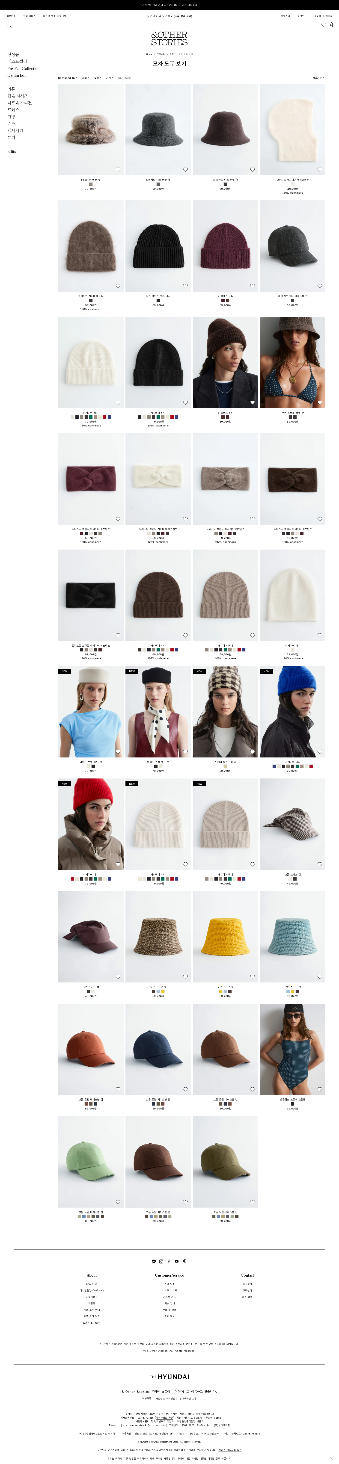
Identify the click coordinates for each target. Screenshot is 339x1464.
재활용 (91, 1303)
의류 (11, 89)
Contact (247, 1275)
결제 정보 (169, 1316)
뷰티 (11, 137)
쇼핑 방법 (169, 1284)
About (92, 1275)
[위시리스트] (324, 25)
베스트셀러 (17, 61)
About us (91, 1284)
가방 (11, 116)
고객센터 (247, 1290)
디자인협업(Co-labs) (92, 1290)
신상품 (13, 54)
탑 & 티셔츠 (17, 96)
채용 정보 (247, 1297)
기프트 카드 (169, 1297)
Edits (11, 151)
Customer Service (169, 1275)
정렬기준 (317, 78)
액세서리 (15, 130)
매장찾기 (247, 1284)
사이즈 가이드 (169, 1290)
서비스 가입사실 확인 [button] (230, 1450)
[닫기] (331, 5)
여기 (210, 1458)
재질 (84, 78)
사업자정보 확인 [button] (164, 1418)
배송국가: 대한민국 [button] (322, 16)
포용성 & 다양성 (92, 1323)
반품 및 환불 (169, 1310)
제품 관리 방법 (92, 1316)
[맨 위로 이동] (330, 1446)
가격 (108, 78)
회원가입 (285, 16)
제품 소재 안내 (92, 1310)
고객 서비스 (29, 16)
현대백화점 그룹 (188, 1398)
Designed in (66, 78)
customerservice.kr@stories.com (143, 1425)
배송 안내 (169, 1303)
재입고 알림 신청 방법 (55, 16)
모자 (172, 54)
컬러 (96, 78)
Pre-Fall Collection (23, 68)
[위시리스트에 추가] (118, 169)
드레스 (13, 109)
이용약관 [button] (147, 1398)
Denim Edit (17, 75)
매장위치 (11, 16)
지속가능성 (92, 1297)
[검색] (9, 24)
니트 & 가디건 (19, 103)
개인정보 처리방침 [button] (165, 1398)
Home (149, 54)
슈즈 (11, 123)
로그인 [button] (300, 16)
